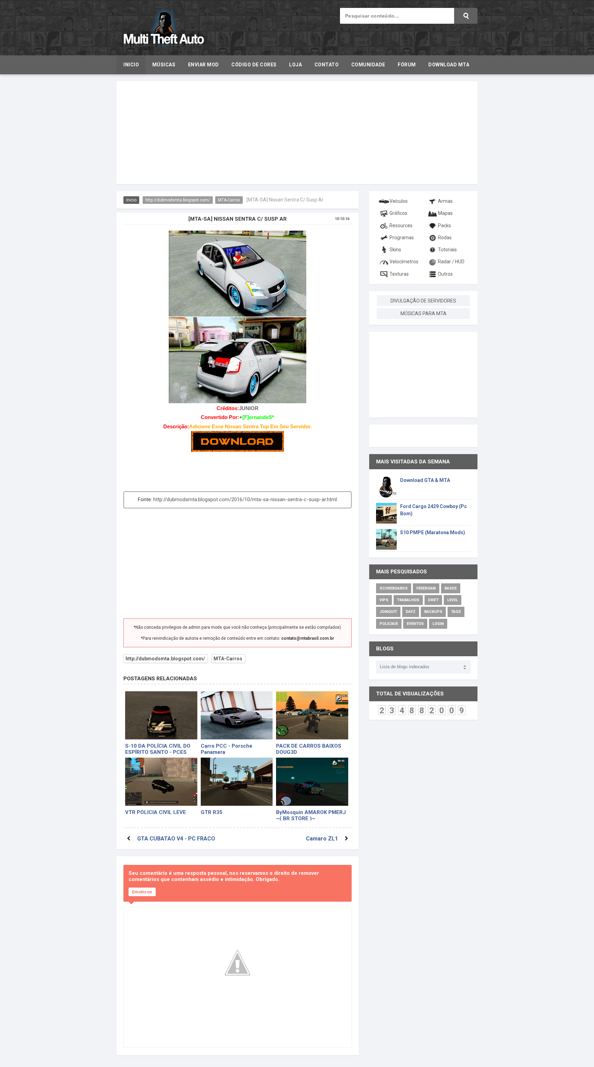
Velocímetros (403, 261)
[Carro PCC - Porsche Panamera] (237, 715)
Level (452, 600)
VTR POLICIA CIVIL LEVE (155, 812)
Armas (445, 201)
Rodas (445, 237)
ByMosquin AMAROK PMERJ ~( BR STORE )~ (311, 815)
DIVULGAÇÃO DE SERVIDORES (423, 301)
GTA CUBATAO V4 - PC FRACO (176, 838)
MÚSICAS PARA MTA (423, 313)
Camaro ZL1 (322, 838)
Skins (395, 249)
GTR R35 (211, 812)
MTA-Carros (229, 200)
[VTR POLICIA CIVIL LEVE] (161, 782)
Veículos (398, 201)
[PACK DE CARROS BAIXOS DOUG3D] (312, 715)
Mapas (445, 213)
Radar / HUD (451, 261)
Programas (401, 237)
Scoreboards (394, 588)
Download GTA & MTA (425, 480)
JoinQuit (388, 611)
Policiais (389, 624)
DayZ (411, 611)
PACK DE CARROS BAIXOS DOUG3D (308, 748)
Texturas (399, 274)
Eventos (415, 624)
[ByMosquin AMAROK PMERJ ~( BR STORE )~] (312, 782)
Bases (450, 588)
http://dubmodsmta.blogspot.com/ (177, 200)
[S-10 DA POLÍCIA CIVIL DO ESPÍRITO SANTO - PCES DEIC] (161, 715)
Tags (456, 611)
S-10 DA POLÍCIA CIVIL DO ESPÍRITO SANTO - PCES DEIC (157, 748)
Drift (433, 600)
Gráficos (398, 213)
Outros (445, 274)
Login (438, 624)
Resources (400, 225)
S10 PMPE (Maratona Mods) (432, 532)
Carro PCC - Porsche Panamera (226, 748)
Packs (444, 225)
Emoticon (142, 891)
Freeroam (426, 588)
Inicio (131, 200)
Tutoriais (447, 249)
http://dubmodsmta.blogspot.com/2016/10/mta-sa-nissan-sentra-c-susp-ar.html (245, 499)
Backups (433, 611)
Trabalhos (408, 600)
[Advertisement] (297, 133)
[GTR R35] (237, 782)
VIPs (384, 600)
